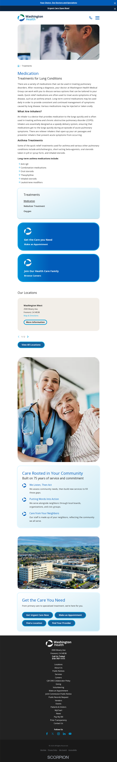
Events (58, 703)
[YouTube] (70, 733)
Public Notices (58, 671)
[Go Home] (18, 66)
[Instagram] (58, 733)
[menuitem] (58, 201)
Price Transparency (58, 720)
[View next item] (28, 337)
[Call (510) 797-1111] (91, 18)
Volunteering (58, 687)
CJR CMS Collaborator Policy (58, 681)
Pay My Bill (58, 717)
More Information (35, 322)
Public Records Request (58, 697)
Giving (58, 684)
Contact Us (58, 723)
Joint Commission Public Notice (58, 694)
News (58, 713)
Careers (58, 677)
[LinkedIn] (64, 733)
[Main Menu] (97, 18)
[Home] (30, 17)
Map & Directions (31, 315)
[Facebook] (47, 733)
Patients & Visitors (58, 707)
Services (58, 674)
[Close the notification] (115, 3)
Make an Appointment (58, 690)
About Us (58, 667)
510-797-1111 (58, 659)
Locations (58, 664)
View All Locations (31, 344)
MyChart (58, 710)
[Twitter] (52, 733)
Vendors (58, 700)
